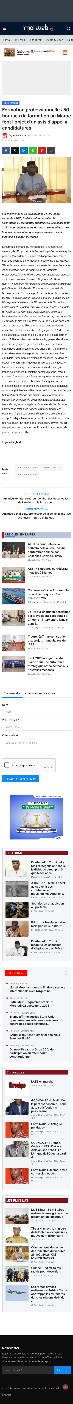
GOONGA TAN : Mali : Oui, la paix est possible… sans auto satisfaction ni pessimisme (49, 1106)
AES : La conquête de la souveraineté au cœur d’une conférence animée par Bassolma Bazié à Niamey (47, 550)
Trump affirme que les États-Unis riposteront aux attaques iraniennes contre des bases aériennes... (34, 1020)
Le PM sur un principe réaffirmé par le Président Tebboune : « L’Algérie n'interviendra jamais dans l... (49, 617)
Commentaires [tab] (13, 693)
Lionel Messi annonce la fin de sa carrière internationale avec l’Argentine (37, 989)
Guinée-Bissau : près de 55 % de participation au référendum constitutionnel (32, 1053)
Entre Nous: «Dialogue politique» (46, 1125)
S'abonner (63, 1370)
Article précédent (38, 494)
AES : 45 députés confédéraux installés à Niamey (48, 570)
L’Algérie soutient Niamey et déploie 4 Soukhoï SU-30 (35, 1036)
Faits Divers (36, 40)
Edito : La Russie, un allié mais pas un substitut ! (48, 924)
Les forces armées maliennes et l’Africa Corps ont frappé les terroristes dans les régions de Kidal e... (49, 1294)
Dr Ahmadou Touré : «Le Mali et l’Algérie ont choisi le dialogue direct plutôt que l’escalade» (48, 868)
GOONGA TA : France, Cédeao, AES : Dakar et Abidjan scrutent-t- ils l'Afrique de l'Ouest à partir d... (49, 1150)
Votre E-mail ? (10, 720)
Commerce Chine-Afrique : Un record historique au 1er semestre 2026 (48, 594)
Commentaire (10, 735)
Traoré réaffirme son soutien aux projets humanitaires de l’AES (47, 640)
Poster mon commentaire (21, 778)
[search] (68, 28)
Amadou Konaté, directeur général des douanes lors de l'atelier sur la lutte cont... (36, 500)
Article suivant (34, 509)
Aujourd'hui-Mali (35, 602)
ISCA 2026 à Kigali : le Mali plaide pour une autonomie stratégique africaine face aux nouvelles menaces (48, 664)
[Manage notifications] (65, 1387)
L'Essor (34, 876)
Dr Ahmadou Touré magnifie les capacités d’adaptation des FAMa (46, 944)
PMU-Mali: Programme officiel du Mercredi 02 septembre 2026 (32, 1003)
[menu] (4, 28)
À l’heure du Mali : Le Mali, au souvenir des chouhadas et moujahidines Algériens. (48, 888)
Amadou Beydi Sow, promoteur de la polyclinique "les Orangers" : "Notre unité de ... (36, 515)
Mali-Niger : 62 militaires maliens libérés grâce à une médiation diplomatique (49, 1213)
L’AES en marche (42, 1081)
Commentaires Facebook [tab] (40, 693)
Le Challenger (34, 627)
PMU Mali (19, 40)
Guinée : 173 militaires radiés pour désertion (46, 1269)
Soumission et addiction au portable (47, 905)
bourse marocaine (26, 467)
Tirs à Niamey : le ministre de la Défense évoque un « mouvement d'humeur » (49, 1232)
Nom (5, 705)
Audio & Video (54, 40)
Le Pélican (35, 929)
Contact (6, 1395)
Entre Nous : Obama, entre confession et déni (49, 1171)
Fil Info (6, 40)
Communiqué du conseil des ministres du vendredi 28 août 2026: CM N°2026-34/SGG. (48, 1253)
